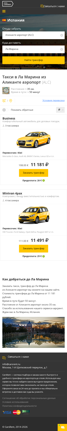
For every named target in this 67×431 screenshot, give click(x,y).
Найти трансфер (33, 59)
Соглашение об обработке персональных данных (28, 398)
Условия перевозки (54, 100)
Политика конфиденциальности (19, 405)
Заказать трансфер (33, 172)
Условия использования (15, 402)
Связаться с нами (54, 6)
